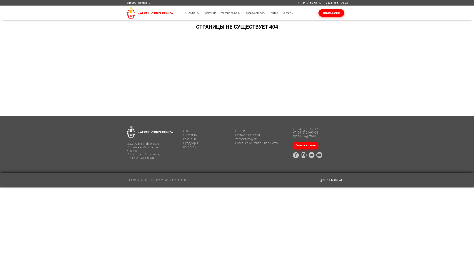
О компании (192, 12)
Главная (188, 131)
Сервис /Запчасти (254, 12)
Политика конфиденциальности (256, 143)
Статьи (273, 12)
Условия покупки (230, 12)
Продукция (209, 12)
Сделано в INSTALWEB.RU (333, 180)
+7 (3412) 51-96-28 (336, 2)
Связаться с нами (306, 145)
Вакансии (189, 139)
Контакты (287, 12)
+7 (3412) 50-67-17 (309, 2)
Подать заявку (331, 12)
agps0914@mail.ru (138, 2)
